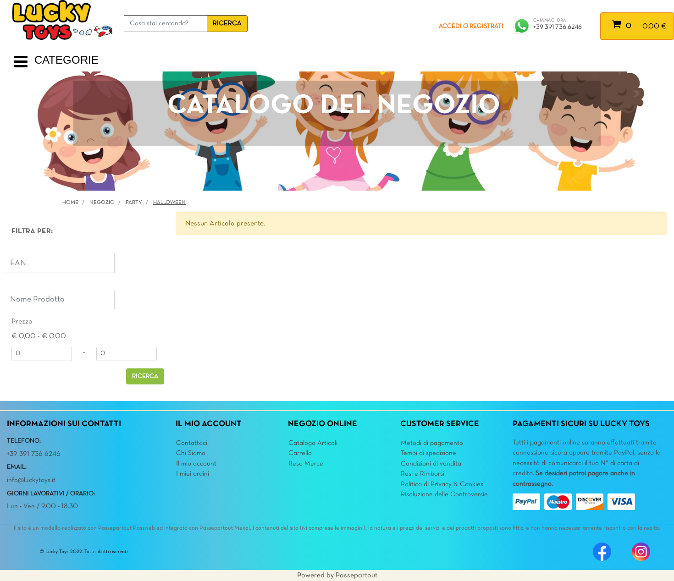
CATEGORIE (66, 60)
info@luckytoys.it (31, 480)
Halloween (169, 202)
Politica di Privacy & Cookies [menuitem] (442, 484)
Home (70, 202)
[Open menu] (21, 65)
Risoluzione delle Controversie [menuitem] (444, 494)
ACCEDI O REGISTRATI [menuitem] (471, 26)
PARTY (134, 202)
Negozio (102, 202)
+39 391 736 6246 (557, 27)
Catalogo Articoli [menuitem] (312, 443)
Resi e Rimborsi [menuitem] (422, 474)
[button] (227, 23)
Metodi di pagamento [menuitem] (432, 443)
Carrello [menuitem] (300, 453)
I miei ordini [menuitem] (192, 474)
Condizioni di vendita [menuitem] (431, 463)
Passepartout (356, 575)
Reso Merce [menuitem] (305, 463)
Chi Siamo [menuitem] (190, 453)
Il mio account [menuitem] (196, 463)
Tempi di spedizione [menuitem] (428, 453)
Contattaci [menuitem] (191, 443)
